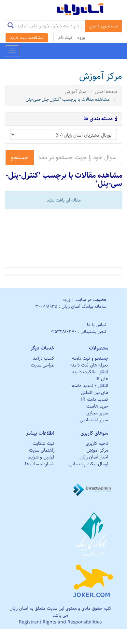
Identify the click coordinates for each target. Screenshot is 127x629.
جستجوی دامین (103, 26)
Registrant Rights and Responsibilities (60, 622)
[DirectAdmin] (93, 489)
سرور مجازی (97, 413)
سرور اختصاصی (94, 420)
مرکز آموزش (75, 92)
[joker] (93, 579)
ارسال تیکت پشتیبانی (88, 464)
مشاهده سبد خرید (27, 38)
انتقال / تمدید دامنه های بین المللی (90, 389)
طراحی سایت (42, 365)
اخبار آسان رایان (93, 457)
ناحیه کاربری (97, 443)
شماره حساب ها (39, 464)
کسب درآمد (43, 358)
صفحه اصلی (106, 92)
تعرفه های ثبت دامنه (89, 365)
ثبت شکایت (43, 443)
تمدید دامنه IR (94, 399)
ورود (81, 37)
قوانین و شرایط (41, 457)
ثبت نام (65, 37)
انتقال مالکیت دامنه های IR (90, 375)
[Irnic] (93, 534)
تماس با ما (96, 325)
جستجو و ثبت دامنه (90, 358)
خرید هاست (97, 406)
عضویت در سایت (91, 300)
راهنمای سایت (41, 450)
